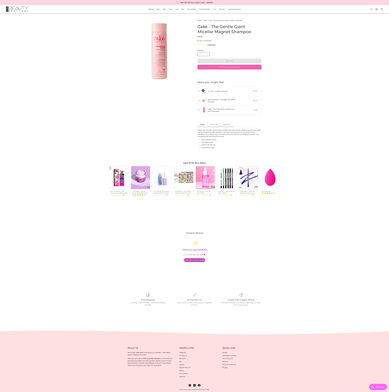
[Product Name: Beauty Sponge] (270, 183)
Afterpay (182, 358)
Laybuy (181, 364)
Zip (180, 361)
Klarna (181, 370)
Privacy (225, 367)
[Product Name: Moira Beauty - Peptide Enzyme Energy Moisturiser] (140, 183)
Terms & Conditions (229, 364)
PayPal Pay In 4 (184, 367)
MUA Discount (227, 358)
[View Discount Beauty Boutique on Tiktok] (194, 385)
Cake (205, 20)
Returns (225, 361)
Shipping (182, 352)
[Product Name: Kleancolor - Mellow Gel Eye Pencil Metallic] (226, 183)
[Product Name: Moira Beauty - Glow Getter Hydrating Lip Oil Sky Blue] (162, 183)
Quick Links (228, 348)
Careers (225, 352)
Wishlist (182, 376)
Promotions (183, 373)
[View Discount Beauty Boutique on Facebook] (199, 385)
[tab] (202, 124)
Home (200, 20)
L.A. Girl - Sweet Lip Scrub (217, 91)
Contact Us (183, 355)
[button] (151, 9)
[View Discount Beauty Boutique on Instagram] (189, 385)
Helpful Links (186, 348)
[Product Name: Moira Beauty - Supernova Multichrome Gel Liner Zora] (248, 183)
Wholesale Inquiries (229, 355)
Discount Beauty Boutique (190, 389)
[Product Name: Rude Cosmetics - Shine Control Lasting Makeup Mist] (119, 183)
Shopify (207, 389)
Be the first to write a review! (194, 260)
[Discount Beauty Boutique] (17, 9)
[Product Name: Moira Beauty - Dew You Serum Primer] (205, 183)
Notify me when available (229, 67)
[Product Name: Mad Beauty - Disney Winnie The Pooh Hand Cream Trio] (183, 183)
